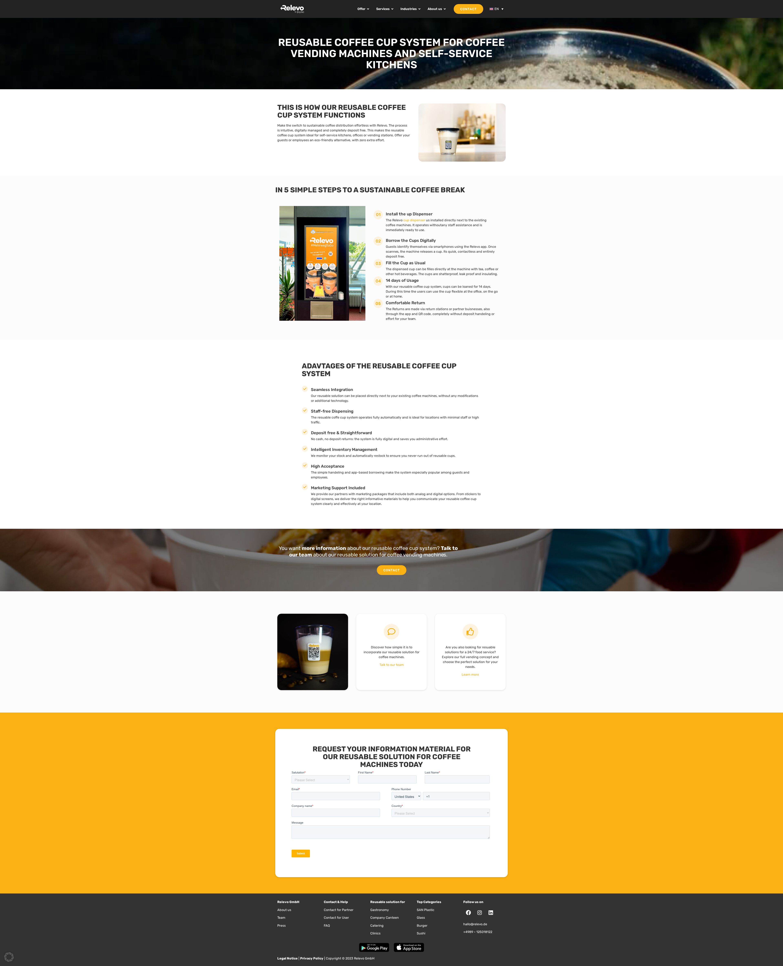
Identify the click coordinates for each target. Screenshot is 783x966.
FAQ (327, 925)
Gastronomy (379, 910)
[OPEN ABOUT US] (444, 9)
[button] (9, 957)
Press (281, 925)
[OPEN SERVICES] (392, 9)
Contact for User (336, 918)
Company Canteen (384, 918)
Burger (422, 925)
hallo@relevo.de (475, 924)
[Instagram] (479, 913)
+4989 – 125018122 (477, 932)
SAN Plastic (425, 910)
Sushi (421, 933)
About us (284, 910)
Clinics (375, 933)
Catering (377, 925)
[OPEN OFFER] (368, 9)
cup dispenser (414, 220)
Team (281, 918)
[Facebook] (468, 913)
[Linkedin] (491, 913)
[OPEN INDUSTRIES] (419, 9)
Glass (421, 918)
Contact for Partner (338, 910)
